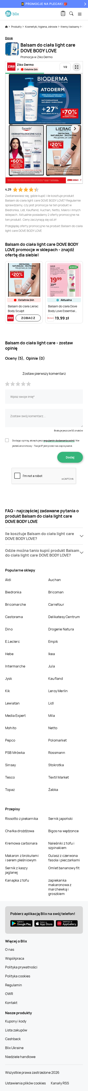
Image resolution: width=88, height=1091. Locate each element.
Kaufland (55, 678)
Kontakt (11, 1002)
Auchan (54, 579)
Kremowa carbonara (21, 843)
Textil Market (58, 777)
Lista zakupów (16, 1030)
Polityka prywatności (21, 967)
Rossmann (56, 752)
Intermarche (15, 666)
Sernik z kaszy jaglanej (16, 870)
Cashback (13, 1039)
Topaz (10, 789)
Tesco (10, 777)
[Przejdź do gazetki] (76, 67)
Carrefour (56, 604)
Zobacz (28, 318)
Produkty (16, 27)
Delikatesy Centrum (64, 616)
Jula (51, 666)
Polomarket (57, 740)
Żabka (53, 789)
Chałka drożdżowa (19, 831)
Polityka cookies (17, 976)
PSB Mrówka (15, 752)
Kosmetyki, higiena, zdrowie (41, 27)
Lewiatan (12, 703)
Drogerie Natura (61, 629)
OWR (9, 993)
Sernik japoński (60, 818)
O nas (9, 949)
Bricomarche (15, 604)
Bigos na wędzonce (63, 831)
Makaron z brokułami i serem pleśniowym (22, 857)
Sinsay (10, 765)
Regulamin (13, 985)
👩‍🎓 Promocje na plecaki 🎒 (44, 4)
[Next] (84, 4)
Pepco (10, 740)
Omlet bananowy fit (64, 868)
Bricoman (56, 592)
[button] (44, 536)
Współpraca (14, 958)
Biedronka (13, 592)
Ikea (51, 653)
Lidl (51, 703)
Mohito (10, 728)
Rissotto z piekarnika (21, 818)
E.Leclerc (12, 641)
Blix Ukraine (14, 1047)
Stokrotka (56, 765)
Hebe (9, 653)
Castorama (14, 616)
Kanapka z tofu (17, 880)
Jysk (8, 678)
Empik (53, 641)
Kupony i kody (15, 1021)
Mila (51, 715)
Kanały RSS (60, 1083)
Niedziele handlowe (20, 1056)
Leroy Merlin (58, 691)
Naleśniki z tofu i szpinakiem (61, 845)
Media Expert (15, 715)
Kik (7, 691)
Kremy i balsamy (70, 27)
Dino (9, 629)
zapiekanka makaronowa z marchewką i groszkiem (59, 887)
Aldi (8, 579)
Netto (52, 728)
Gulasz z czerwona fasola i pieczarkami (64, 857)
